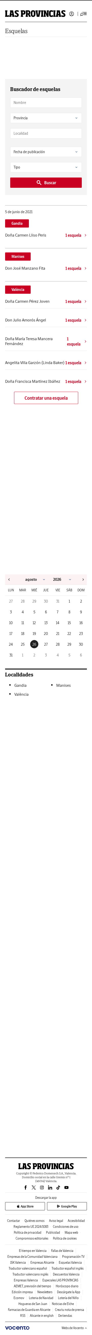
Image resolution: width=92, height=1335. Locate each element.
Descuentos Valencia (66, 1274)
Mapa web (71, 1232)
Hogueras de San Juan (32, 1304)
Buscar (50, 182)
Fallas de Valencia (62, 1251)
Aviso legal (56, 1221)
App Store (27, 1206)
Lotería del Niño (68, 1298)
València (18, 289)
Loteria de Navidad (41, 1298)
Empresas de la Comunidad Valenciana (32, 1257)
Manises (18, 256)
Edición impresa (22, 1292)
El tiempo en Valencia (33, 1251)
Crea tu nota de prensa (69, 1310)
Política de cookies (65, 1238)
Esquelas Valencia (70, 1262)
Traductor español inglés (68, 1268)
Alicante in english (42, 1316)
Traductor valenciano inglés (30, 1274)
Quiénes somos (34, 1221)
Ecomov (19, 1298)
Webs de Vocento (73, 1328)
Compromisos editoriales (32, 1238)
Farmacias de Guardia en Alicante (29, 1310)
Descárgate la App (68, 1292)
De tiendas (65, 1316)
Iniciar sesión (71, 14)
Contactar (13, 1221)
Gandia (17, 223)
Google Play (69, 1206)
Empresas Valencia (26, 1280)
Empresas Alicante (42, 1262)
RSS (22, 1316)
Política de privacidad (27, 1232)
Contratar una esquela (46, 398)
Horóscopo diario (67, 1286)
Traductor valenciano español (28, 1268)
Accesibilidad (76, 1221)
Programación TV (73, 1257)
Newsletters (44, 1292)
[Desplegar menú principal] (83, 14)
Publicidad (53, 1232)
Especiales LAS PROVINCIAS (60, 1280)
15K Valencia (18, 1262)
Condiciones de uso (65, 1227)
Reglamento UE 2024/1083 (31, 1227)
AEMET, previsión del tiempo (32, 1286)
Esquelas (16, 31)
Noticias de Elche (63, 1304)
